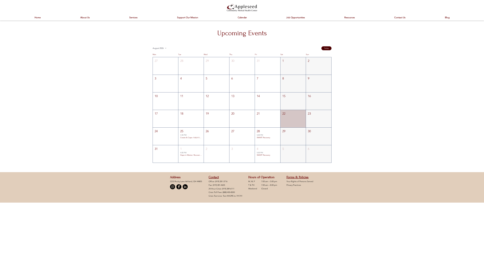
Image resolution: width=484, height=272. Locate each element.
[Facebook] (178, 186)
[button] (165, 66)
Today (326, 48)
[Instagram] (172, 186)
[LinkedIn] (185, 186)
